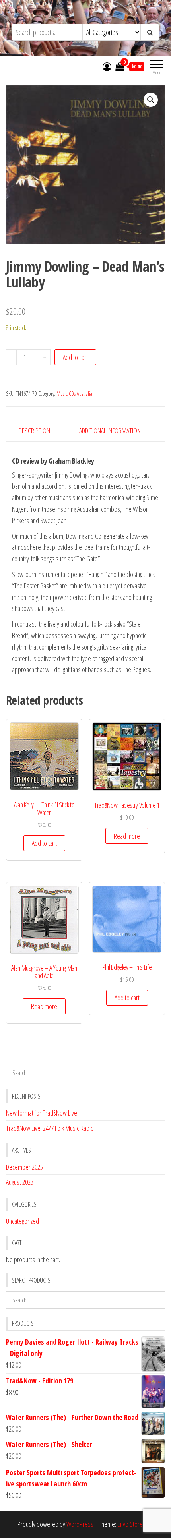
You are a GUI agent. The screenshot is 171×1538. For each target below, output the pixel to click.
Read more (127, 836)
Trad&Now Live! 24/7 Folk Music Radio (50, 1128)
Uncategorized (22, 1221)
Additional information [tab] (110, 430)
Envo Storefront (135, 1524)
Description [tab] (34, 430)
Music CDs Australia (74, 393)
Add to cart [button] (44, 843)
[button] (151, 100)
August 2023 (19, 1182)
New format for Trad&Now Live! (42, 1113)
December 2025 (24, 1167)
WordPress (79, 1524)
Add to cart (75, 357)
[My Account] (107, 66)
